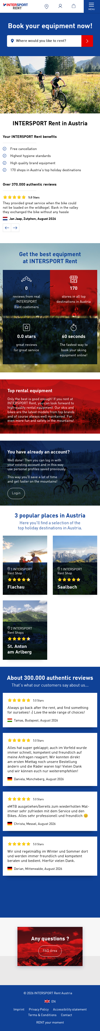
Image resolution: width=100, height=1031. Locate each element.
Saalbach (67, 587)
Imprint (18, 1009)
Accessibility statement (70, 1009)
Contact (66, 1015)
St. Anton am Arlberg (19, 649)
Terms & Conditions (42, 1015)
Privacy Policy (39, 1009)
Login (16, 493)
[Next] (15, 228)
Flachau (15, 587)
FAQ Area (50, 951)
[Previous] (7, 228)
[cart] (74, 6)
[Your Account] (60, 6)
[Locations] (47, 6)
